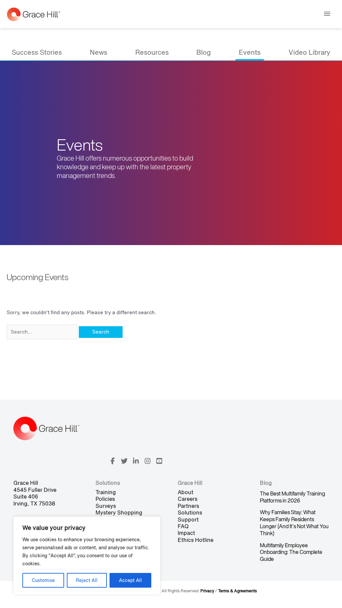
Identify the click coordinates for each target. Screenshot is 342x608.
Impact (186, 533)
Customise (43, 580)
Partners (188, 506)
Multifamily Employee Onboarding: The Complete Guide (291, 552)
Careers (187, 499)
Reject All (87, 580)
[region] (86, 556)
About (185, 492)
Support (188, 520)
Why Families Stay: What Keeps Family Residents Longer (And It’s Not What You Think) (294, 522)
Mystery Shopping (119, 513)
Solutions (190, 513)
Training (106, 492)
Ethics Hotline (195, 540)
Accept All (130, 580)
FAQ (183, 526)
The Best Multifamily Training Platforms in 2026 (292, 496)
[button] (113, 461)
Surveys (106, 506)
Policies (105, 499)
